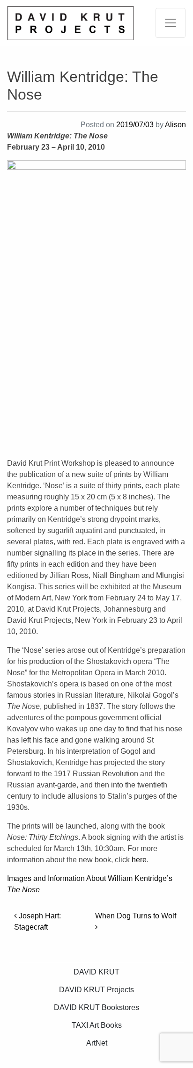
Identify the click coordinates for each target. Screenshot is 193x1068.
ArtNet (96, 1043)
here (139, 860)
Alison (175, 125)
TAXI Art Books (97, 1025)
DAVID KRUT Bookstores (96, 1007)
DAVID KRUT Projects (96, 990)
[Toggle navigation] (171, 23)
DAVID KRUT (96, 972)
